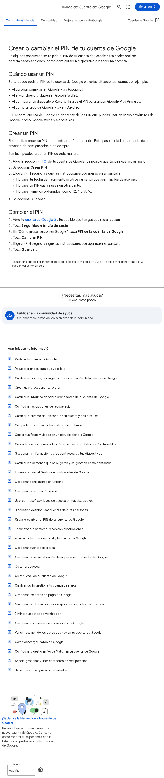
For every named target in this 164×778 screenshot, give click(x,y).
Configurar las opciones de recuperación (43, 406)
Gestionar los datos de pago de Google (43, 595)
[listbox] (21, 770)
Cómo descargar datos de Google (39, 642)
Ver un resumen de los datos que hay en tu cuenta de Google (58, 633)
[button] (8, 7)
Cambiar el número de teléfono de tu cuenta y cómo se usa (56, 416)
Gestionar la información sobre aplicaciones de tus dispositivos (59, 604)
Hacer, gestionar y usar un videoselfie (41, 670)
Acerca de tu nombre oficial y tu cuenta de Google (50, 538)
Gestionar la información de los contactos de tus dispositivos (58, 453)
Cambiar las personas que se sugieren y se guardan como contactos (63, 463)
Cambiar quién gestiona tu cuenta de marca (46, 585)
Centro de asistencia (20, 20)
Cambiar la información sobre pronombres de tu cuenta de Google (62, 397)
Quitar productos (27, 567)
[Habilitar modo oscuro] (40, 770)
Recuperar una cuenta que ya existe (40, 369)
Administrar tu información (29, 348)
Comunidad (49, 20)
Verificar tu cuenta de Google (36, 359)
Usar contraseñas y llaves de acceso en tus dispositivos (54, 501)
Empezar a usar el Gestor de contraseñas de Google (52, 472)
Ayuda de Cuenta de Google (86, 7)
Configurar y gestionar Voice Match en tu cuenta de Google (57, 651)
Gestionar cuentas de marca (35, 548)
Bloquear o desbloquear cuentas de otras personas (51, 510)
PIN (40, 161)
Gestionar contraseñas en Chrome (39, 482)
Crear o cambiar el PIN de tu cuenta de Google (49, 519)
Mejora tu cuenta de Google (83, 20)
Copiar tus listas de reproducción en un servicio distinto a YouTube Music (66, 444)
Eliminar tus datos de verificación (38, 614)
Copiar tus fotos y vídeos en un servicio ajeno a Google (54, 435)
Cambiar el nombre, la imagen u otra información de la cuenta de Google (66, 378)
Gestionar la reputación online (36, 491)
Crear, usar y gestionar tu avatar (37, 388)
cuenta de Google (39, 220)
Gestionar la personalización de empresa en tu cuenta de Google (61, 557)
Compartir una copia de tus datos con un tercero (50, 425)
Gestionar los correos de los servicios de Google (49, 623)
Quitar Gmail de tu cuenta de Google (41, 576)
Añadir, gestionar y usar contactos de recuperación (51, 661)
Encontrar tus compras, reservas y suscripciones (49, 529)
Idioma (16, 764)
